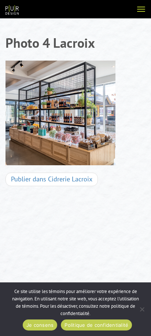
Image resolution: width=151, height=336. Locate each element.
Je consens (40, 325)
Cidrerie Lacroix (51, 179)
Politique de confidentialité (96, 325)
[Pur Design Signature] (12, 10)
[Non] (142, 309)
